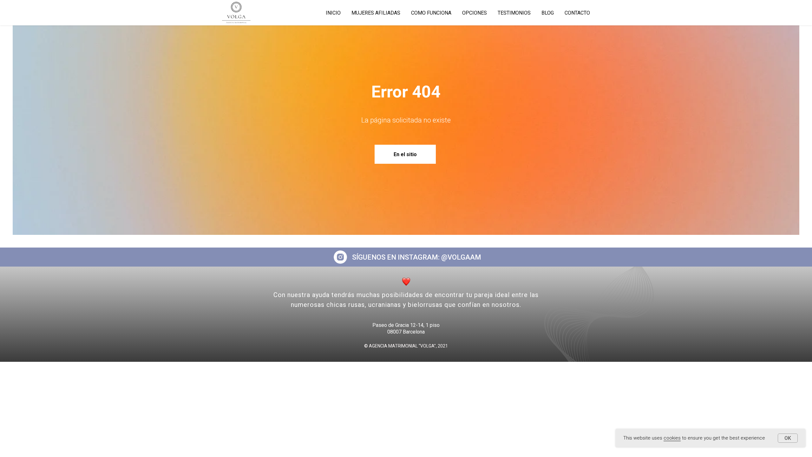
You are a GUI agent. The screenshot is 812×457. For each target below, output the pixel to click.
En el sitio (405, 154)
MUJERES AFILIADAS (375, 13)
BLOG (547, 13)
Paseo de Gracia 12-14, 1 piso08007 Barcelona (406, 328)
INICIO (333, 13)
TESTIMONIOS (514, 13)
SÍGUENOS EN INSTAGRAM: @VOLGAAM (416, 257)
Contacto (577, 13)
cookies (672, 438)
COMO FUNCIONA (431, 13)
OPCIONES (474, 13)
